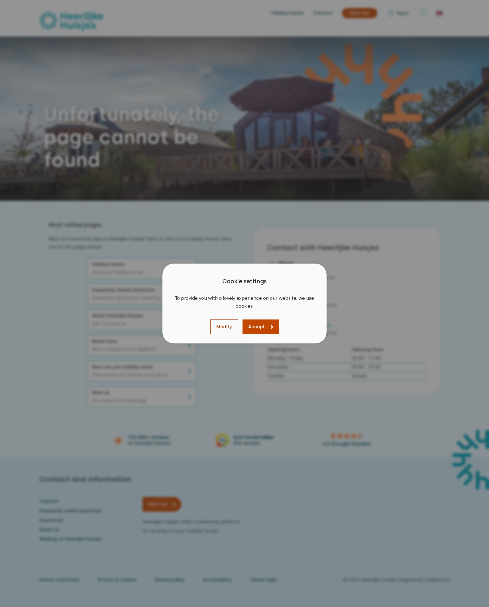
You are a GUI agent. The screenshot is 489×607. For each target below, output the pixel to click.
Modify (224, 326)
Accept (256, 326)
